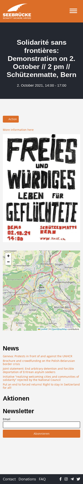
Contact (9, 479)
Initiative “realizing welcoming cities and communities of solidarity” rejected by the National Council (41, 378)
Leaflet (43, 329)
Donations (27, 479)
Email (6, 419)
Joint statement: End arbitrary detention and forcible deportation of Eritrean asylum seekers (38, 370)
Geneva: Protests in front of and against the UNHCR (37, 356)
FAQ (42, 479)
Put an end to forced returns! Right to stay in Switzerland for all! (41, 386)
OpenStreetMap (59, 329)
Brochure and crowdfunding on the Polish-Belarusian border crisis (39, 362)
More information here (18, 130)
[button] (41, 286)
